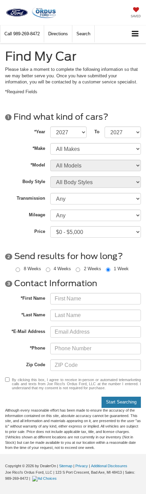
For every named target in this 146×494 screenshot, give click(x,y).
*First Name (33, 298)
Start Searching (121, 401)
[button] (22, 33)
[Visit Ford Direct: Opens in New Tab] (45, 478)
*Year (39, 131)
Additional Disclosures (109, 466)
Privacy (81, 466)
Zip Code (35, 364)
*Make (39, 148)
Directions (58, 33)
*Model (38, 164)
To (96, 131)
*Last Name (33, 314)
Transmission (31, 198)
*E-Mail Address (28, 331)
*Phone (37, 348)
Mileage (37, 214)
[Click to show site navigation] (135, 34)
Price (39, 231)
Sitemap (65, 466)
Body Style (33, 181)
